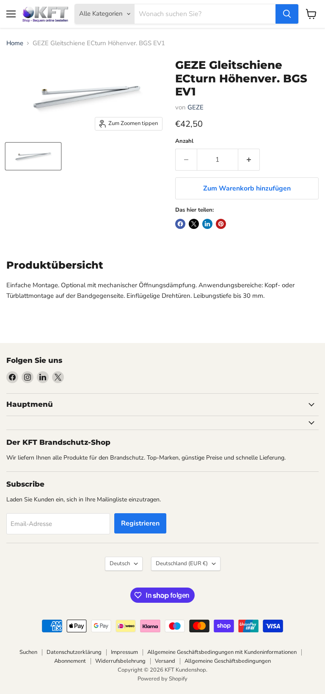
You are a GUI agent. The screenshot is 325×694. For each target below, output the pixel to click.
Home (14, 43)
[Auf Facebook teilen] (180, 224)
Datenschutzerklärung (74, 652)
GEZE (195, 107)
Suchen (28, 652)
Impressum (124, 652)
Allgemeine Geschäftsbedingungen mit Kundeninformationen (222, 652)
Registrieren (140, 523)
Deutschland (182, 563)
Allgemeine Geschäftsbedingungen (228, 661)
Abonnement (70, 661)
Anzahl (184, 141)
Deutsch (120, 563)
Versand (165, 661)
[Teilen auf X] (194, 224)
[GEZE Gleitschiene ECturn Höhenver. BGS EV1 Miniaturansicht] (33, 156)
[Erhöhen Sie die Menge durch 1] (249, 160)
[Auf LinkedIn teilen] (207, 224)
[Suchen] (286, 14)
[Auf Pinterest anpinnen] (221, 224)
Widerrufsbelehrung (120, 661)
